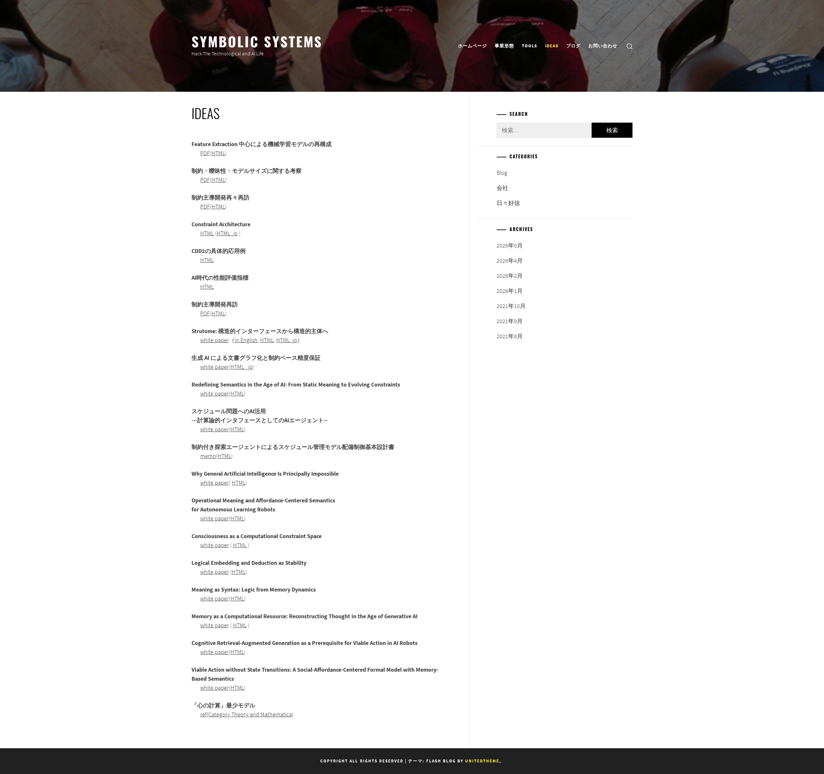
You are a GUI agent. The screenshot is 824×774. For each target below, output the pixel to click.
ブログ (573, 46)
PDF (205, 153)
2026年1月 (510, 290)
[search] (629, 46)
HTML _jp (241, 366)
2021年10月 (511, 306)
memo (208, 456)
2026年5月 (510, 245)
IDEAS (551, 46)
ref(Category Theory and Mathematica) (247, 714)
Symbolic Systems (257, 41)
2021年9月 (510, 321)
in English (246, 340)
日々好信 (508, 203)
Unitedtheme (482, 761)
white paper (214, 340)
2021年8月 (510, 336)
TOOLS (529, 46)
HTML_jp (227, 233)
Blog (502, 172)
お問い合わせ (602, 46)
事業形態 (504, 46)
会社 (502, 187)
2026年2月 (510, 275)
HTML (218, 153)
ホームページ (472, 46)
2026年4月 (510, 260)
